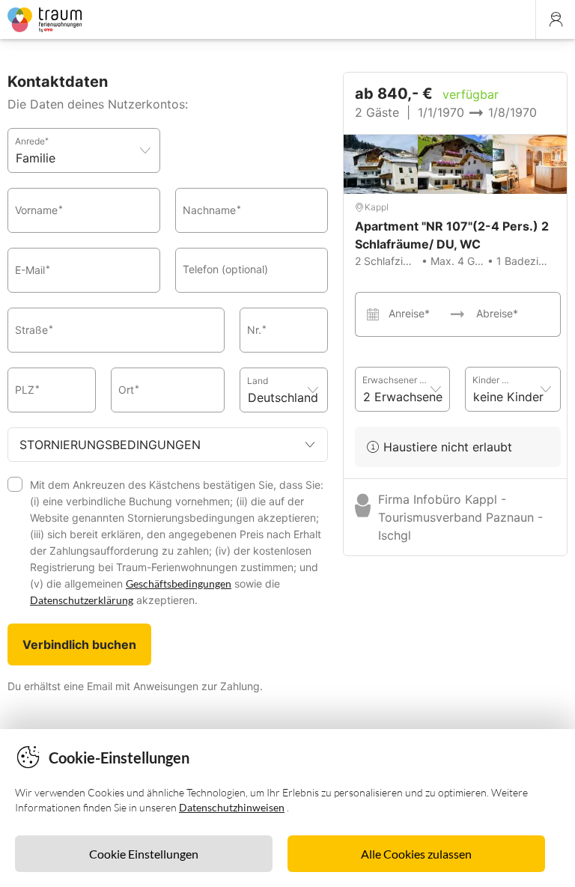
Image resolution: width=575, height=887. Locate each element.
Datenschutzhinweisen (232, 807)
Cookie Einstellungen (143, 854)
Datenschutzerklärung (81, 600)
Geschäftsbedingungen (178, 583)
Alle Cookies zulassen (416, 854)
